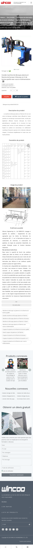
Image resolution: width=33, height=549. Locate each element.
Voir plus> (4, 501)
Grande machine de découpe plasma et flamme (15, 315)
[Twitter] (10, 529)
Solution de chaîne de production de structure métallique (24, 393)
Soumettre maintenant (16, 475)
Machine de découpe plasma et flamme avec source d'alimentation (14, 325)
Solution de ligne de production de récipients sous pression (24, 396)
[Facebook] (3, 529)
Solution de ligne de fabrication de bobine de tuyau (9, 393)
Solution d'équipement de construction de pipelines (9, 396)
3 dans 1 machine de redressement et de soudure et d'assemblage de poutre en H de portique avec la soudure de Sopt (10, 375)
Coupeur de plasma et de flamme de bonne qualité (16, 329)
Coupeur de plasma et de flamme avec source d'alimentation (15, 342)
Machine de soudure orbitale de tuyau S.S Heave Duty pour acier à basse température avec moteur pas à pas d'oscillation (23, 375)
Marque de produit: (8, 104)
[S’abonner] (29, 524)
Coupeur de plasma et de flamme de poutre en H (15, 338)
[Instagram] (17, 529)
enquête (6, 96)
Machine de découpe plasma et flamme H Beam (15, 321)
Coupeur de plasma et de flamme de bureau (14, 335)
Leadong (28, 541)
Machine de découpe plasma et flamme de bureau (16, 318)
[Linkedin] (6, 529)
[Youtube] (13, 529)
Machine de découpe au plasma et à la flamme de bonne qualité (16, 311)
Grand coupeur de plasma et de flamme (13, 332)
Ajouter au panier (22, 96)
